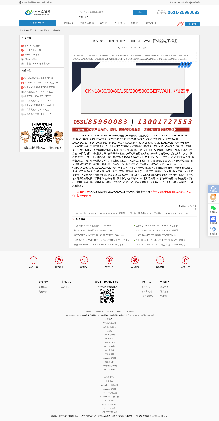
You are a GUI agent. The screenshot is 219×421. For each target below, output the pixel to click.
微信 (171, 2)
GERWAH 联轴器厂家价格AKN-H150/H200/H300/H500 (99, 235)
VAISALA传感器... (32, 55)
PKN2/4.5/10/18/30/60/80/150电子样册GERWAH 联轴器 (160, 245)
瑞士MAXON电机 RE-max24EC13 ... (40, 105)
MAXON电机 (109, 346)
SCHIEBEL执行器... (33, 50)
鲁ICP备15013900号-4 (138, 315)
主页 (37, 30)
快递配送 (120, 311)
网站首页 (69, 23)
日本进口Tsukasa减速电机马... (38, 63)
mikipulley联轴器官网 (109, 385)
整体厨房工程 (109, 377)
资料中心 (104, 23)
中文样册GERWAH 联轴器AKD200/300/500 (93, 226)
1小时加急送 (147, 296)
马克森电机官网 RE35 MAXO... (38, 96)
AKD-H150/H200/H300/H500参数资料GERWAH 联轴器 (160, 240)
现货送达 (146, 287)
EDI (109, 373)
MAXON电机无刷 (109, 393)
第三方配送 (147, 291)
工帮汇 (109, 331)
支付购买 (109, 311)
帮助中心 (196, 2)
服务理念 (164, 287)
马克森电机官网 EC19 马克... (37, 109)
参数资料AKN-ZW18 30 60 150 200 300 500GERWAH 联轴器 (101, 240)
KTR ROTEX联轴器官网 (109, 397)
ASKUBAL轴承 (109, 327)
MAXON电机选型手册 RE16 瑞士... (40, 78)
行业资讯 (120, 23)
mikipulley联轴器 (109, 358)
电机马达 (56, 30)
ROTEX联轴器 (109, 408)
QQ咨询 (213, 201)
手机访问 (192, 24)
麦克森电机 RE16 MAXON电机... (39, 92)
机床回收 (109, 381)
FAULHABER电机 (109, 404)
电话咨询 (213, 234)
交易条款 (43, 291)
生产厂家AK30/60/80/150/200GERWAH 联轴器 (157, 226)
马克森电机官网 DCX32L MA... (38, 114)
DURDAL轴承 (109, 342)
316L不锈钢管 (109, 335)
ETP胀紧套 (109, 401)
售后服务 (130, 311)
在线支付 (65, 287)
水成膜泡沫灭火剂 (109, 366)
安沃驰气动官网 (109, 323)
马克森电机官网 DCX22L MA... (38, 101)
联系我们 (151, 23)
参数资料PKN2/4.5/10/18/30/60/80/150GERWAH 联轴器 (99, 245)
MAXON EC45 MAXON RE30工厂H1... (42, 83)
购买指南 (43, 287)
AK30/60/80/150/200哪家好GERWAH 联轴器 (156, 235)
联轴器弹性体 (87, 23)
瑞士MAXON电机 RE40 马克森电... (40, 87)
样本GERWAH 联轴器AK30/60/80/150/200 (93, 230)
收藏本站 (184, 2)
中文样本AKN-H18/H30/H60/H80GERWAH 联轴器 (102, 213)
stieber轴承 (109, 339)
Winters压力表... (31, 59)
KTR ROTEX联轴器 (109, 412)
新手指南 (99, 311)
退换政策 (164, 291)
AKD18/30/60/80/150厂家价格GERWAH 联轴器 (157, 230)
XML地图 (150, 315)
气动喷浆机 (109, 354)
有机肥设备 (109, 350)
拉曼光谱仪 (109, 362)
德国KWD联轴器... (33, 46)
